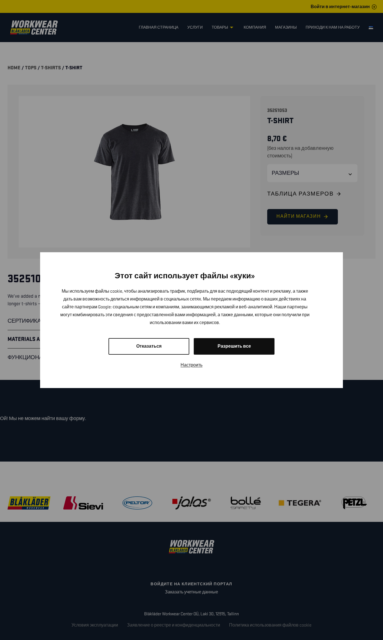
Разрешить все (234, 346)
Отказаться (148, 346)
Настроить (191, 365)
